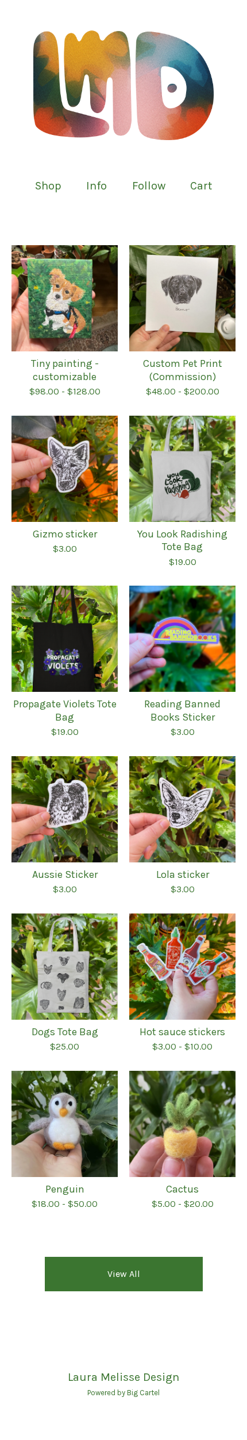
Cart (201, 185)
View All (123, 1273)
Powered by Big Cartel (123, 1392)
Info (96, 185)
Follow (148, 185)
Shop (48, 185)
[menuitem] (48, 185)
